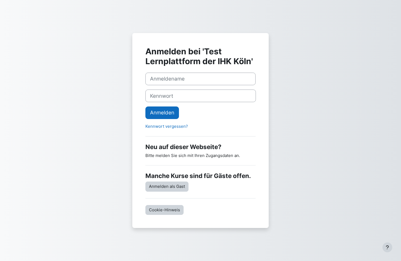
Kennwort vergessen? (166, 126)
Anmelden (162, 112)
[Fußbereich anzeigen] (387, 247)
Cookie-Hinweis (164, 209)
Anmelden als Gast (167, 186)
